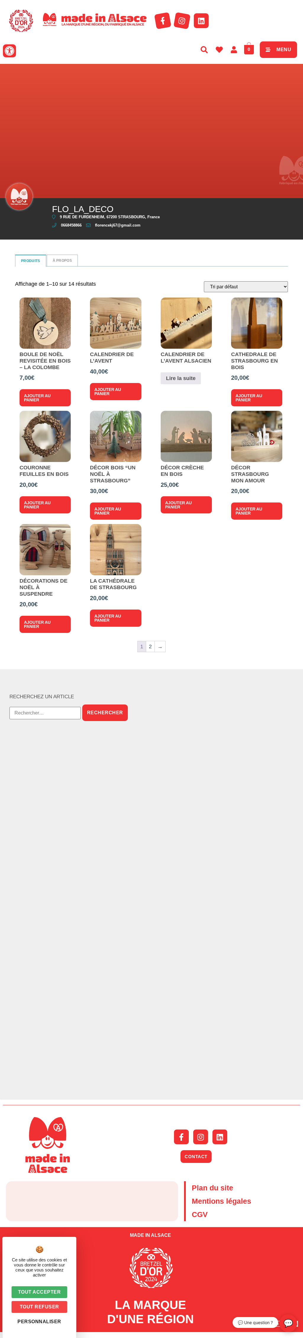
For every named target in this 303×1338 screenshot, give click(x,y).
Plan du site (212, 1188)
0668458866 (71, 225)
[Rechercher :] (45, 713)
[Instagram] (182, 20)
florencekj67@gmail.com (118, 225)
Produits (30, 261)
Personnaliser (39, 1321)
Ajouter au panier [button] (37, 397)
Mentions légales (221, 1201)
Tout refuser (39, 1306)
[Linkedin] (201, 20)
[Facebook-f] (162, 20)
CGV (200, 1214)
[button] (9, 50)
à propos (62, 260)
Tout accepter (39, 1292)
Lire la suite (181, 378)
